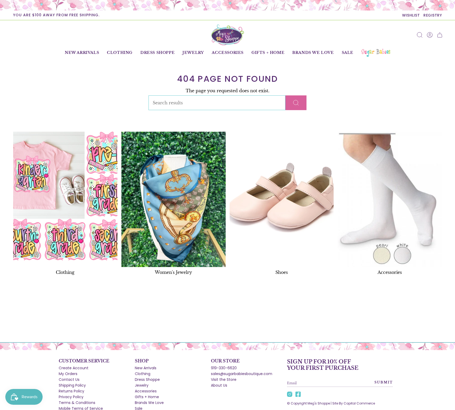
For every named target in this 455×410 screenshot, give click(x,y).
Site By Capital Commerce (353, 403)
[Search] (295, 102)
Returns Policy (71, 391)
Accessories (146, 391)
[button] (119, 53)
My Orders (68, 373)
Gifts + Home (147, 396)
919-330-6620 (224, 368)
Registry (432, 15)
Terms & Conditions (77, 402)
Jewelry (142, 385)
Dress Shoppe (147, 379)
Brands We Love (149, 402)
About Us (219, 385)
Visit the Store (223, 379)
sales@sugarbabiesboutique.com (241, 373)
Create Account (73, 368)
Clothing (142, 373)
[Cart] (440, 34)
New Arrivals (145, 368)
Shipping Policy (72, 385)
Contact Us (69, 379)
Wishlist (411, 15)
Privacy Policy (71, 396)
